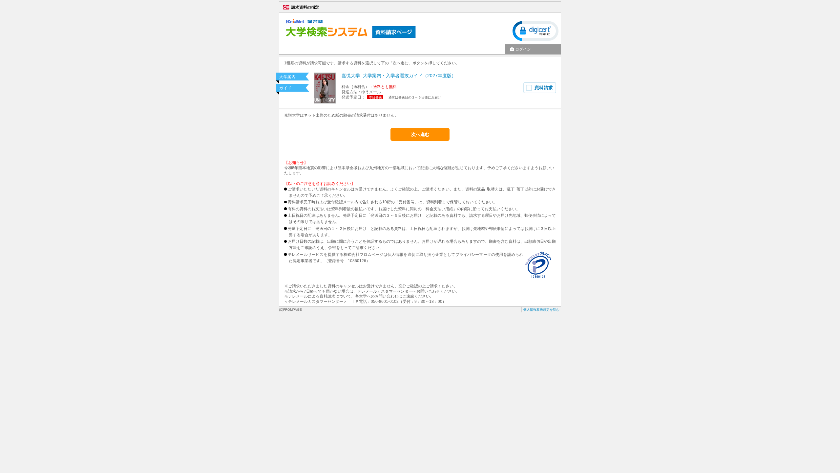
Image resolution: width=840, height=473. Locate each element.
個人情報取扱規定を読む (541, 309)
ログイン (523, 49)
